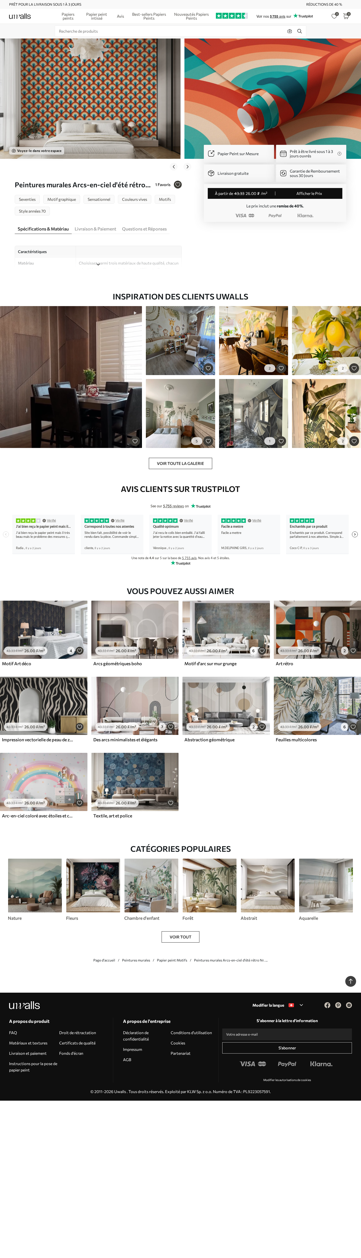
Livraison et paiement (28, 1053)
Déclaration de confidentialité (136, 1035)
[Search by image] (290, 31)
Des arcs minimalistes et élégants (125, 739)
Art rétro (284, 663)
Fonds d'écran (71, 1053)
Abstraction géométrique (209, 739)
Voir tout (180, 936)
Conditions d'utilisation (191, 1032)
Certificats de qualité (77, 1043)
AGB (127, 1059)
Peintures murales (136, 960)
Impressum (132, 1049)
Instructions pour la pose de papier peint (33, 1066)
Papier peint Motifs (172, 960)
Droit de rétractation (77, 1032)
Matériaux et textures (28, 1043)
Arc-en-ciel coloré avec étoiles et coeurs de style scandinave (38, 815)
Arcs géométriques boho (117, 663)
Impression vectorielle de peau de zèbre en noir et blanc (38, 739)
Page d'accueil (104, 960)
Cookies (178, 1043)
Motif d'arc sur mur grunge (210, 663)
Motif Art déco (16, 663)
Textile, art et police (112, 815)
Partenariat (181, 1053)
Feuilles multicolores (296, 739)
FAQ (13, 1032)
